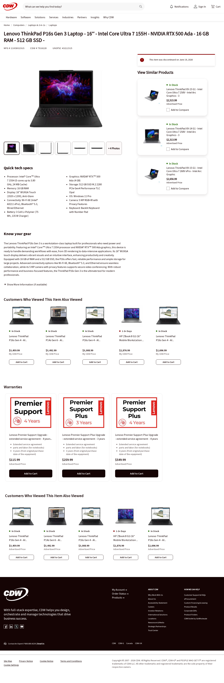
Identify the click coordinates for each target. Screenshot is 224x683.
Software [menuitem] (26, 17)
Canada (129, 643)
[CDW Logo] (9, 6)
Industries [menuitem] (67, 17)
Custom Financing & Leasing (195, 603)
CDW (114, 643)
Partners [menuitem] (82, 17)
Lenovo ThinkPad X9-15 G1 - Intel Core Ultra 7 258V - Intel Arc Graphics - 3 (184, 92)
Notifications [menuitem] (181, 6)
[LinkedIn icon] (11, 627)
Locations (152, 618)
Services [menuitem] (53, 17)
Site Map (8, 661)
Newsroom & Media (156, 622)
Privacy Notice (26, 661)
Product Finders (190, 614)
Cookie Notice (46, 661)
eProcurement (190, 599)
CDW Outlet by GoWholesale (195, 618)
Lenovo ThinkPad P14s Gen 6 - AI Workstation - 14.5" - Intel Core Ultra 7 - (55, 538)
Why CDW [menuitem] (108, 17)
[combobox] (79, 6)
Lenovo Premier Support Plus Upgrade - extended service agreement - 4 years (136, 437)
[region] (112, 338)
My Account (118, 589)
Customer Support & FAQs (195, 595)
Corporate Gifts (190, 610)
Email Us (40, 643)
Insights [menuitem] (95, 17)
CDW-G (121, 643)
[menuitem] (171, 6)
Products (117, 597)
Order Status (119, 593)
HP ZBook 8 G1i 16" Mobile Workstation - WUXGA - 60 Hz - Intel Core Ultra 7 (125, 538)
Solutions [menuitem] (40, 17)
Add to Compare (180, 109)
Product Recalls (190, 607)
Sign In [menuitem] (202, 6)
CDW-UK (138, 643)
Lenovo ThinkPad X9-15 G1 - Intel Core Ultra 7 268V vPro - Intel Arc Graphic (184, 171)
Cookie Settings (11, 665)
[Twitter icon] (16, 627)
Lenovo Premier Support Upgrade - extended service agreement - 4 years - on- (30, 437)
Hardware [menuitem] (11, 17)
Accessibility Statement (157, 603)
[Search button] (140, 6)
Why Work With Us (155, 595)
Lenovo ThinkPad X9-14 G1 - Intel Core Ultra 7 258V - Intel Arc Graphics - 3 (184, 132)
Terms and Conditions (71, 661)
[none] (11, 17)
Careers (151, 607)
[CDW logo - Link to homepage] (9, 6)
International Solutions (157, 614)
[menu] (179, 6)
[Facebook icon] (6, 627)
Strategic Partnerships (157, 626)
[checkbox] (168, 109)
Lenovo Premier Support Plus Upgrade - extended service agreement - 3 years (83, 437)
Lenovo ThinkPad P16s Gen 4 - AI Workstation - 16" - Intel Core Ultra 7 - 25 (21, 538)
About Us (152, 599)
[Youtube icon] (22, 627)
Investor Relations (155, 610)
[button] (215, 6)
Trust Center (153, 630)
